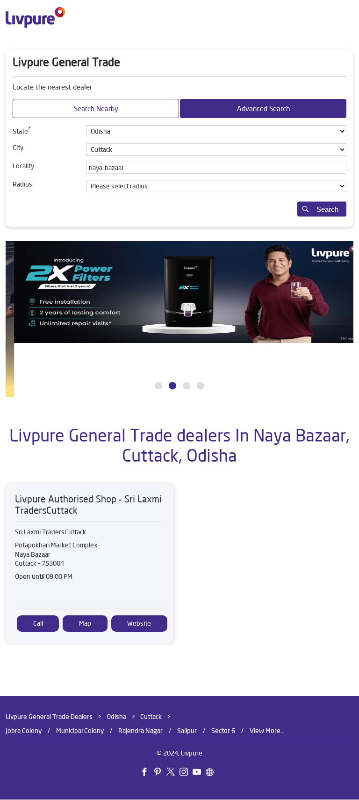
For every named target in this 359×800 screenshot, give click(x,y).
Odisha (116, 716)
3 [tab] (186, 385)
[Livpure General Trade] (35, 17)
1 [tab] (158, 385)
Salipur (187, 730)
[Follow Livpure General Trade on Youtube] (199, 773)
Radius (22, 184)
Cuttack (151, 716)
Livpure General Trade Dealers (50, 716)
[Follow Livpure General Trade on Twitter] (173, 773)
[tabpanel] (179, 319)
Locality (23, 166)
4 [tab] (200, 385)
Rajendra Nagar (140, 730)
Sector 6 (223, 730)
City (18, 147)
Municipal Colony (80, 730)
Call (38, 623)
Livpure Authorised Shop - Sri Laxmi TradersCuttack (88, 504)
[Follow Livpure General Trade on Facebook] (146, 773)
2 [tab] (172, 385)
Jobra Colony (24, 730)
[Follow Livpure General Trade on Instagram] (186, 773)
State (22, 130)
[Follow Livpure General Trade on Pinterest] (159, 773)
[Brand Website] (212, 773)
